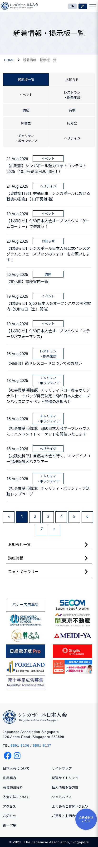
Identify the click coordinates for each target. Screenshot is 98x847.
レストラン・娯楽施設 (72, 95)
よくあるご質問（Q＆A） (71, 806)
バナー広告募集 (25, 604)
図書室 (26, 123)
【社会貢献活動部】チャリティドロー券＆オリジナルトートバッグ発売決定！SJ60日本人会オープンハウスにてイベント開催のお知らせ (48, 396)
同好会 (72, 123)
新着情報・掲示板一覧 (39, 60)
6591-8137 (42, 745)
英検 (72, 110)
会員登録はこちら (86, 819)
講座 (26, 110)
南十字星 (9, 825)
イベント (26, 95)
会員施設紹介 (13, 787)
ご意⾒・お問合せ (65, 816)
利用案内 (9, 778)
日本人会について (16, 768)
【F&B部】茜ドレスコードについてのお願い (44, 363)
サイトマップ (62, 768)
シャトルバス (62, 797)
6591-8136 (20, 745)
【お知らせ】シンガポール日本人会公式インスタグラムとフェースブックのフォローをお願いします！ (48, 254)
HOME (9, 60)
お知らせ (72, 79)
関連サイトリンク (65, 778)
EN (72, 6)
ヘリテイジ (72, 138)
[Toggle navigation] (92, 6)
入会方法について (16, 797)
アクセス (9, 806)
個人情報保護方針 (65, 787)
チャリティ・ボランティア (26, 138)
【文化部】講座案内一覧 (27, 281)
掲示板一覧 (26, 79)
